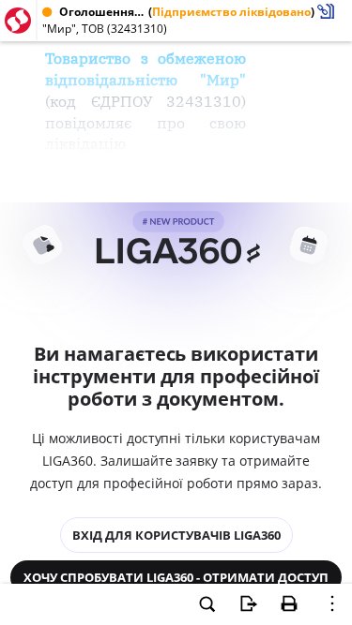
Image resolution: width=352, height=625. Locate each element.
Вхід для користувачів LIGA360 (176, 535)
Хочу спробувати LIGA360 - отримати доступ (176, 577)
